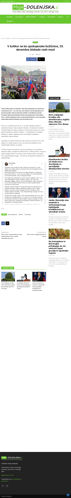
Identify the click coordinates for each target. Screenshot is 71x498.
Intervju (59, 17)
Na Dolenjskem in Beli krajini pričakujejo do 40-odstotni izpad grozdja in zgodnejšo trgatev (58, 247)
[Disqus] (23, 372)
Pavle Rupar (28, 214)
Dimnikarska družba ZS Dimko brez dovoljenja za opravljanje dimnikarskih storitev (59, 164)
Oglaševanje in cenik (7, 475)
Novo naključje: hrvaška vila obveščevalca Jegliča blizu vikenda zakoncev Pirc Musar (59, 119)
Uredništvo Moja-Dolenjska (9, 463)
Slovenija (42, 17)
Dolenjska (9, 17)
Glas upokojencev (12, 214)
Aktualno (8, 38)
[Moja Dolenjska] (35, 9)
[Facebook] (65, 1)
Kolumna (9, 21)
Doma (3, 38)
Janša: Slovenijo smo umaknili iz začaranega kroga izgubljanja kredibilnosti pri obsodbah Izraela (38, 286)
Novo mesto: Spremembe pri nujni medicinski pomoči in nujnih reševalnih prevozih (11, 236)
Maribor (21, 214)
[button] (67, 17)
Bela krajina (19, 17)
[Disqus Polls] (23, 323)
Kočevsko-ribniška (30, 17)
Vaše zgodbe (51, 17)
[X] (68, 1)
